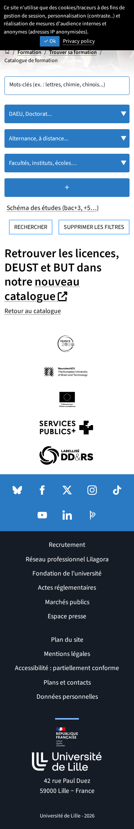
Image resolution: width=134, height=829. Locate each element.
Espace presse (67, 616)
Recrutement (67, 544)
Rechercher (30, 227)
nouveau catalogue (42, 289)
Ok (52, 41)
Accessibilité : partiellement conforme (67, 668)
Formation (29, 52)
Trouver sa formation (73, 52)
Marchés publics (67, 602)
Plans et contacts (67, 682)
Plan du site (67, 639)
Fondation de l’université (67, 573)
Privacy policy (79, 41)
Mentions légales (67, 654)
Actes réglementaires (67, 587)
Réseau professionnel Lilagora (67, 559)
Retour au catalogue (32, 311)
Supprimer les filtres (94, 227)
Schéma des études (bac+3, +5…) (53, 208)
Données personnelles (67, 696)
